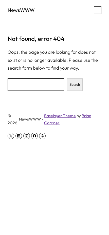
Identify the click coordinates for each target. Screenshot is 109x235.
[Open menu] (97, 10)
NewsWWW (21, 10)
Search (74, 84)
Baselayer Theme (60, 115)
